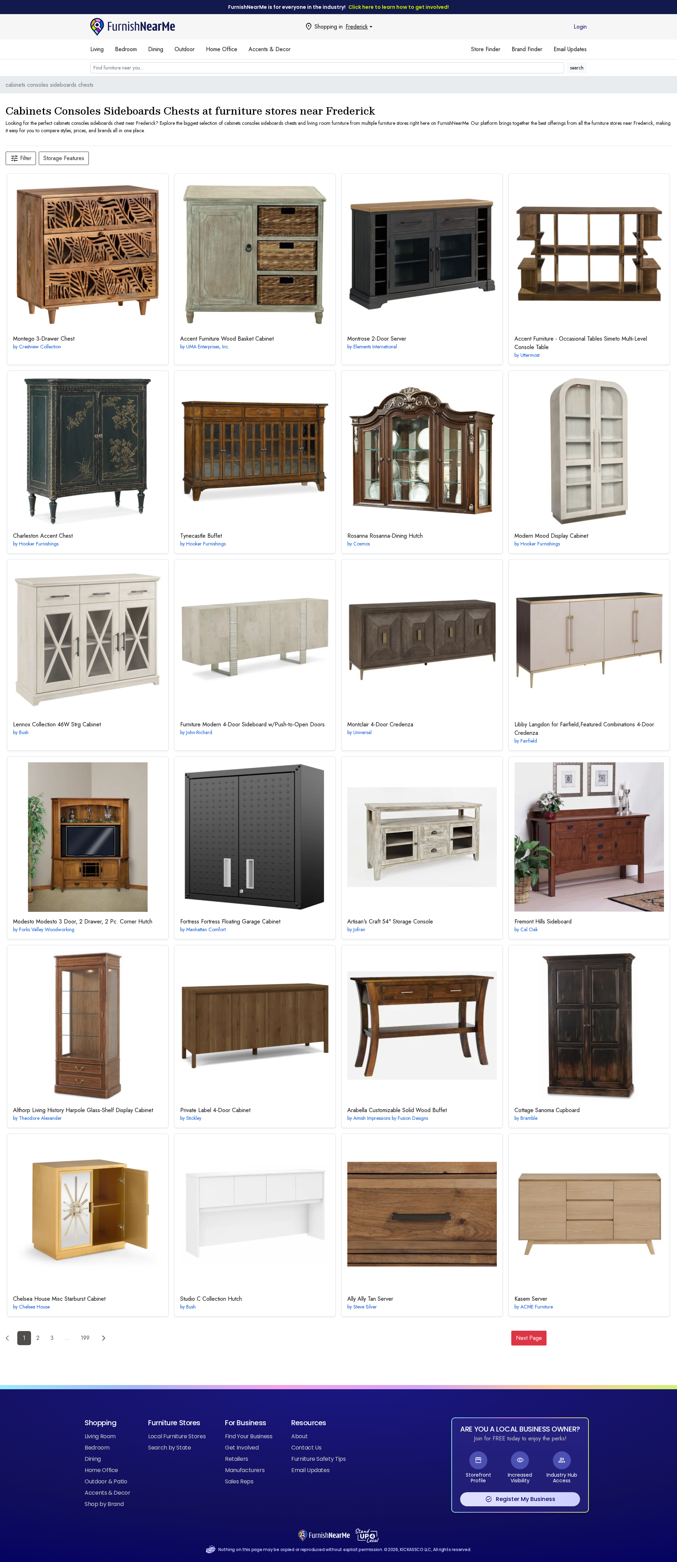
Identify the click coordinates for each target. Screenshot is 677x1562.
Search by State (169, 1448)
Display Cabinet (551, 536)
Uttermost (529, 355)
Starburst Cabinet (59, 1299)
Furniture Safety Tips (318, 1459)
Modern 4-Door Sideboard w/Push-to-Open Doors (252, 724)
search (577, 67)
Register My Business (520, 1499)
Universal (362, 732)
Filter (20, 158)
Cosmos (361, 543)
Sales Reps (239, 1481)
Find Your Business (249, 1436)
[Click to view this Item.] (88, 254)
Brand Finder (527, 49)
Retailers (236, 1459)
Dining (155, 49)
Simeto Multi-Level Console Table (580, 343)
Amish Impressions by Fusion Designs (390, 1118)
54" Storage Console (390, 921)
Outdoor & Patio (106, 1481)
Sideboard (543, 921)
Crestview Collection (40, 346)
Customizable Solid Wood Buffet (397, 1110)
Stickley (193, 1118)
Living (97, 49)
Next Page (529, 1338)
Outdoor (185, 49)
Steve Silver (365, 1306)
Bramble (528, 1118)
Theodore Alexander (40, 1118)
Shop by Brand (104, 1504)
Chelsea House (34, 1306)
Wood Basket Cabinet (227, 339)
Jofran (359, 929)
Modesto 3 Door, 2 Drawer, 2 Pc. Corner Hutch (82, 921)
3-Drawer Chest (43, 339)
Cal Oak (529, 929)
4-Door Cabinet (215, 1110)
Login (580, 27)
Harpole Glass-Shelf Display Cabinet (83, 1110)
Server (530, 1299)
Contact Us (306, 1448)
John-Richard (199, 732)
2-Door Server (376, 339)
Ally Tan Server (370, 1299)
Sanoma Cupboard (547, 1110)
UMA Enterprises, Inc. (207, 346)
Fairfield (528, 740)
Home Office (221, 49)
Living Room (100, 1436)
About (299, 1436)
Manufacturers (244, 1470)
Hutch (211, 1299)
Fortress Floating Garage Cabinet (230, 921)
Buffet (201, 536)
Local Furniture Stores (177, 1436)
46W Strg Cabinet (57, 724)
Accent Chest (43, 536)
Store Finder (485, 49)
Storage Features (63, 158)
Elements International (375, 346)
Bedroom (126, 49)
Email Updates (570, 49)
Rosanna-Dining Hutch (385, 536)
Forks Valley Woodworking (46, 929)
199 (85, 1338)
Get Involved (242, 1448)
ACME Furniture (536, 1306)
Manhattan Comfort (206, 929)
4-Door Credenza (380, 724)
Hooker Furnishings (39, 543)
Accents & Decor (270, 49)
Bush (24, 732)
